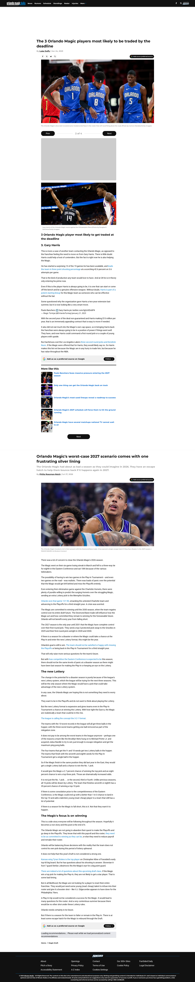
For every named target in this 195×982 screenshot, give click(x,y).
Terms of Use (99, 965)
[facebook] (176, 3)
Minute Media (29, 976)
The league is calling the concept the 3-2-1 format (63, 718)
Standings (57, 3)
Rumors (37, 3)
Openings (75, 961)
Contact (96, 961)
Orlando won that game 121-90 (55, 601)
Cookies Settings (100, 969)
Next (109, 133)
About (43, 961)
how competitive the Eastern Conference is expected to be (75, 659)
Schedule (47, 3)
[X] (181, 3)
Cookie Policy (123, 965)
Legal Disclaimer (146, 965)
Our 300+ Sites (123, 961)
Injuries (75, 3)
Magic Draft (53, 943)
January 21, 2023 (79, 313)
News (30, 3)
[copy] (55, 56)
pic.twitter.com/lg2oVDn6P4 (82, 310)
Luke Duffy (45, 51)
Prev (48, 133)
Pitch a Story (46, 965)
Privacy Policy (77, 965)
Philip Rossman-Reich (50, 474)
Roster (67, 3)
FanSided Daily (146, 961)
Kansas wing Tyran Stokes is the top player (60, 859)
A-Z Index (75, 969)
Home (43, 943)
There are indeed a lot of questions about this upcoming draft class (71, 871)
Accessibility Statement (51, 969)
